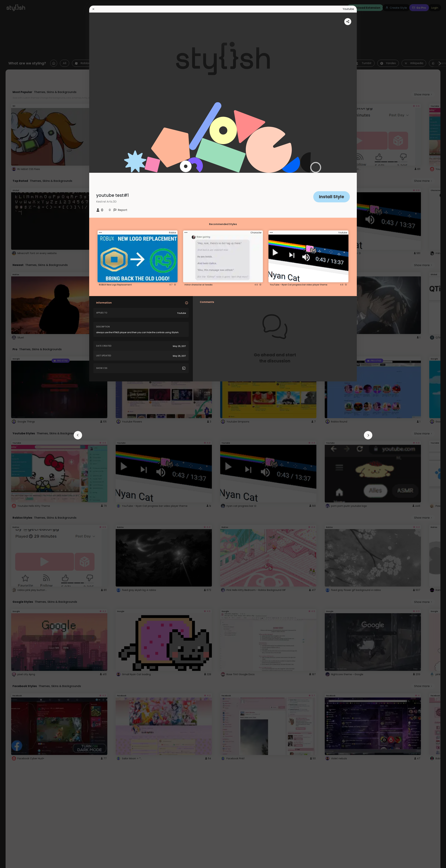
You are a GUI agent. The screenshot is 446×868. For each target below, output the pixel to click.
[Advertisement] (14, 434)
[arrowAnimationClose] (78, 435)
